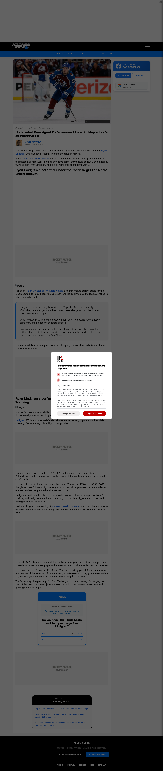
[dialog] (81, 385)
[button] (81, 385)
